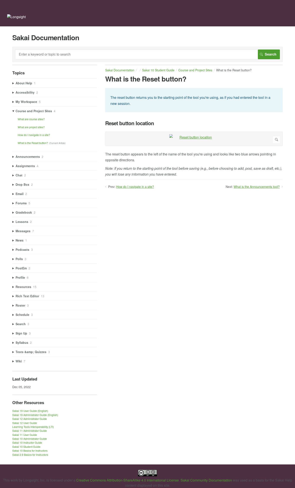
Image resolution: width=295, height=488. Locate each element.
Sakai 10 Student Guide (158, 70)
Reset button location (129, 123)
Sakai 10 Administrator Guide (29, 438)
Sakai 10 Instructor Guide (27, 442)
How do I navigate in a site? (135, 186)
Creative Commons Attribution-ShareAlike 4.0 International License (127, 480)
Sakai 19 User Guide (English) (30, 411)
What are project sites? (31, 127)
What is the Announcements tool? (257, 186)
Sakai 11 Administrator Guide (29, 430)
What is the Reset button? (33, 143)
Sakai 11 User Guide (24, 435)
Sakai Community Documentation (206, 480)
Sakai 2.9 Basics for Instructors (30, 454)
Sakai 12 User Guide (24, 423)
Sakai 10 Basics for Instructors (30, 450)
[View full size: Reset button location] (194, 138)
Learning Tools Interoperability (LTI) (33, 427)
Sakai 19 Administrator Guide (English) (35, 415)
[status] (194, 100)
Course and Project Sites (195, 70)
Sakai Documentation (119, 70)
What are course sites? (31, 119)
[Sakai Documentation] (16, 16)
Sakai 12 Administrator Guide (29, 419)
